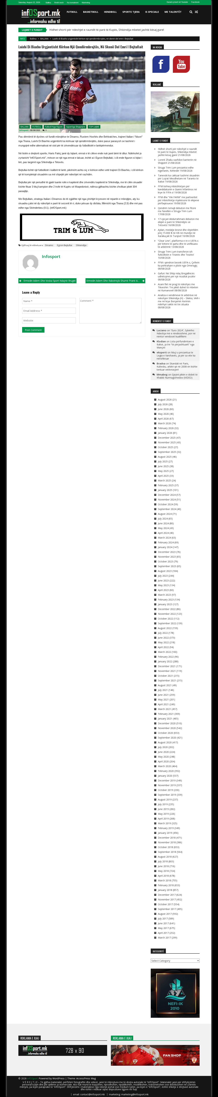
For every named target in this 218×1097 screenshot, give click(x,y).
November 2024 (167, 499)
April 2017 (163, 932)
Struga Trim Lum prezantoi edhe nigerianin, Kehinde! (176, 169)
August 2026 (165, 399)
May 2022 (163, 642)
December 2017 (167, 894)
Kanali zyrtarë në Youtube (177, 2)
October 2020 (165, 732)
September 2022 (167, 623)
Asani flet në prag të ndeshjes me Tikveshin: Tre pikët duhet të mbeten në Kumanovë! (178, 287)
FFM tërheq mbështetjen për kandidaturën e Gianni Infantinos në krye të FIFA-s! (177, 189)
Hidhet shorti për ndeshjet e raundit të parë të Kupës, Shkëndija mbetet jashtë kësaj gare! (106, 30)
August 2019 (165, 799)
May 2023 (163, 585)
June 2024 (163, 523)
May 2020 (163, 756)
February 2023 (166, 599)
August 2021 (165, 685)
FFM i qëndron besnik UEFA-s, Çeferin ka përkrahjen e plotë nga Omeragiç (178, 264)
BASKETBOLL (90, 11)
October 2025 (165, 447)
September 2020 (167, 737)
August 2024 (165, 513)
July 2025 (163, 461)
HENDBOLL (110, 11)
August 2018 (165, 856)
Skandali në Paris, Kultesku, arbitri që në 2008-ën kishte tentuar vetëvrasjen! (177, 366)
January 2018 (165, 890)
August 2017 (165, 913)
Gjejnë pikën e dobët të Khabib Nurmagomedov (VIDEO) (177, 376)
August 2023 (165, 571)
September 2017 (167, 909)
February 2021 (166, 713)
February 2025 (166, 485)
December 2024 (167, 494)
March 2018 (164, 880)
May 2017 (163, 928)
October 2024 (165, 504)
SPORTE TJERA (131, 11)
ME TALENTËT (173, 11)
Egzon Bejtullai (64, 245)
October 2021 (165, 675)
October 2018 (165, 847)
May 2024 (163, 528)
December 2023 (167, 552)
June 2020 (163, 751)
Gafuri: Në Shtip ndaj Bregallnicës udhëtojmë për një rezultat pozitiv (176, 275)
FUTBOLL (72, 11)
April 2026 (163, 418)
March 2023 (164, 594)
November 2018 (167, 842)
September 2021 (167, 680)
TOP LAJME (94, 126)
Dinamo (49, 245)
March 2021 (164, 709)
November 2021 (167, 671)
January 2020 (165, 775)
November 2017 (167, 899)
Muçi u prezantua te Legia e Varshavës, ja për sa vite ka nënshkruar (176, 355)
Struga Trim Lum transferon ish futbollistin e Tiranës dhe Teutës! (176, 253)
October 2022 (165, 618)
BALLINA (44, 38)
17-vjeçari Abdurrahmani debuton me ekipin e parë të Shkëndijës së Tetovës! (178, 222)
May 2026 (163, 413)
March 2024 (164, 537)
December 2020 (167, 723)
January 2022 (165, 661)
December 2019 (167, 780)
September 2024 (167, 509)
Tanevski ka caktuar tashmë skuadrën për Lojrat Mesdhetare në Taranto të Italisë (178, 178)
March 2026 (164, 423)
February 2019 (166, 828)
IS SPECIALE (152, 11)
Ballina (48, 3)
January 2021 (165, 718)
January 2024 (165, 547)
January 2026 (165, 432)
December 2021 (167, 666)
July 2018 (163, 861)
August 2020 (165, 742)
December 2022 (167, 609)
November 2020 (167, 728)
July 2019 (163, 804)
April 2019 (163, 818)
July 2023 (163, 575)
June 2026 (163, 409)
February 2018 (166, 885)
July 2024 (163, 518)
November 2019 (167, 785)
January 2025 (165, 490)
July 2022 (163, 632)
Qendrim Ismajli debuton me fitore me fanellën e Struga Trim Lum (177, 209)
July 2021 (163, 690)
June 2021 (163, 694)
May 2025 (163, 471)
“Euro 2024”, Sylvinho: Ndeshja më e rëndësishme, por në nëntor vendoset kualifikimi (176, 333)
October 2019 (165, 790)
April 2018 (163, 875)
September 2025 (167, 452)
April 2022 (163, 647)
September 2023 (167, 566)
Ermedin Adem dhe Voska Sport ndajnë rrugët (50, 280)
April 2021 (163, 704)
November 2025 (167, 442)
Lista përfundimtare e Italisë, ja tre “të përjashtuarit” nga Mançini (175, 344)
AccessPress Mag (86, 1078)
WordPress (58, 1078)
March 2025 (164, 480)
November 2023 (167, 556)
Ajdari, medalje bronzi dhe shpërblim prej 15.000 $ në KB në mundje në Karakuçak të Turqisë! (178, 233)
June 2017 (163, 923)
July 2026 (163, 404)
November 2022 (167, 613)
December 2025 (167, 437)
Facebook (195, 2)
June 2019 (163, 809)
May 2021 (163, 699)
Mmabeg (162, 374)
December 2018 (167, 837)
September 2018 (167, 851)
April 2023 (163, 590)
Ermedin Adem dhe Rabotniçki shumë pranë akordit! (115, 280)
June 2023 (163, 580)
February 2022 (166, 656)
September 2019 (167, 794)
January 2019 (165, 832)
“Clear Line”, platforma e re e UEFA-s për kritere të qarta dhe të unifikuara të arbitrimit (178, 243)
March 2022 (164, 652)
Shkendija (81, 245)
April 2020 (163, 761)
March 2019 (164, 823)
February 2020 (166, 771)
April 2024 (163, 532)
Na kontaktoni (72, 3)
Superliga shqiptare (75, 126)
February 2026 (166, 428)
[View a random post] (196, 12)
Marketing (86, 3)
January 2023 (165, 604)
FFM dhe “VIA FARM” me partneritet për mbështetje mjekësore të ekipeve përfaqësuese (178, 200)
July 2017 (163, 918)
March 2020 (164, 766)
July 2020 (163, 747)
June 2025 (163, 466)
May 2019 (163, 813)
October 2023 (165, 561)
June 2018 (163, 866)
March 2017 (164, 937)
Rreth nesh (59, 3)
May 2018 (163, 871)
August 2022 (165, 628)
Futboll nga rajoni (54, 126)
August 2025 (165, 456)
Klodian (161, 341)
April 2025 (163, 475)
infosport (23, 130)
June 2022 (163, 637)
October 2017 (165, 904)
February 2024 (166, 542)
